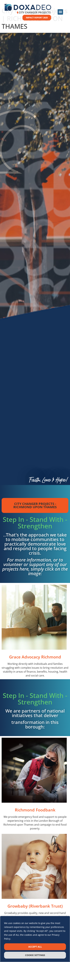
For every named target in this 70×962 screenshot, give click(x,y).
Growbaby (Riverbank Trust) (35, 906)
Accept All (35, 946)
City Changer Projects (35, 12)
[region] (35, 939)
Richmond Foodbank (35, 810)
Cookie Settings (35, 955)
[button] (60, 12)
